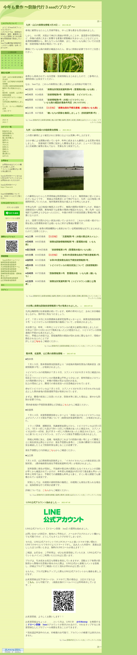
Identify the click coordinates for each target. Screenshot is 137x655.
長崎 (78, 120)
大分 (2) (5, 145)
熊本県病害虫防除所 (8, 265)
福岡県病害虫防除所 (8, 262)
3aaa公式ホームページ (11, 260)
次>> (99, 21)
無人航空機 (56, 120)
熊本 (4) (5, 142)
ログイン (4, 290)
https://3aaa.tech (7, 187)
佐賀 (73, 120)
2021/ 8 (5, 120)
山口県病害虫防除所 (8, 280)
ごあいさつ (6, 111)
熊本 (69, 120)
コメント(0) (91, 120)
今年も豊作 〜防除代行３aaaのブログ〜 (39, 7)
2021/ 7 (5, 122)
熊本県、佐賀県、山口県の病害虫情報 (44, 353)
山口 (83, 120)
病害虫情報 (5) (8, 133)
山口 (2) (5, 156)
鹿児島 (84, 296)
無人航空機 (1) (8, 138)
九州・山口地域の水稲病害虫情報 (42, 130)
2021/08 (13, 52)
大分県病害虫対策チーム (10, 267)
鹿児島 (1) (6, 154)
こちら (31, 582)
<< (9, 52)
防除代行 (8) (7, 131)
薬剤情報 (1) (7, 136)
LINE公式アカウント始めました (41, 502)
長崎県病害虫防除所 (8, 271)
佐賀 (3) (5, 147)
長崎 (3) (5, 149)
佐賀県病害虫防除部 (8, 269)
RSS (2, 285)
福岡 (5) (5, 140)
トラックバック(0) (95, 121)
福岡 (64, 120)
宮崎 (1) (5, 151)
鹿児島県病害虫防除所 (9, 278)
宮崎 (78, 296)
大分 (64, 296)
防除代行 (36, 120)
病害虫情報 (46, 120)
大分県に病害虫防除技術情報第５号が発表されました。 (12, 88)
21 (21, 63)
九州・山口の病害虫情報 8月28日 (42, 25)
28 (21, 65)
